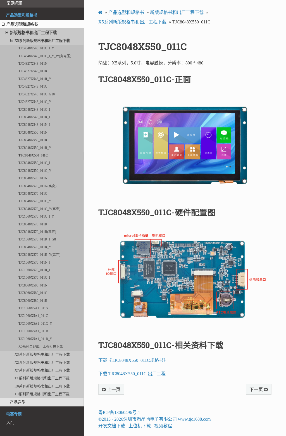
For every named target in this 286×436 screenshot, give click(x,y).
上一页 (113, 389)
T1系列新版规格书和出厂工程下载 (42, 378)
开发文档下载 (111, 425)
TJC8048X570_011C (32, 194)
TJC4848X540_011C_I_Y (36, 48)
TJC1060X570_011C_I (34, 278)
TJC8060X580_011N (32, 285)
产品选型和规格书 (22, 24)
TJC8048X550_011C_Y (34, 171)
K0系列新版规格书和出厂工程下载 (42, 386)
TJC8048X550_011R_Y (34, 148)
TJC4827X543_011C (32, 86)
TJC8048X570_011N (32, 178)
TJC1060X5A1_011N (33, 308)
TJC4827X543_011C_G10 (36, 94)
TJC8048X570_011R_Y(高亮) (39, 255)
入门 (10, 423)
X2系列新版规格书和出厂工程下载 (42, 362)
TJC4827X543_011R (32, 71)
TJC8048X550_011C (33, 155)
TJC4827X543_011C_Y (34, 102)
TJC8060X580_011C (32, 293)
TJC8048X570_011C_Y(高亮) (39, 209)
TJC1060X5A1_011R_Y (35, 339)
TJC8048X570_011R (32, 224)
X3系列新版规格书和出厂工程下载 (42, 354)
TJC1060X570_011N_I (34, 262)
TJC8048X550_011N (32, 132)
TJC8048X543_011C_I (34, 110)
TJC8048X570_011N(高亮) (37, 186)
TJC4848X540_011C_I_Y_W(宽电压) (44, 56)
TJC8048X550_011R (32, 140)
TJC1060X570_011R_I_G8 (37, 239)
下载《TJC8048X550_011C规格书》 (133, 360)
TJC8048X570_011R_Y (34, 247)
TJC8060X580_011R (32, 301)
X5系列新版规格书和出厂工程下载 (42, 40)
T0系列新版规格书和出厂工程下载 (42, 394)
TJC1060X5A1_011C (33, 316)
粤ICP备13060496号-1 (119, 412)
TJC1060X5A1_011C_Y (35, 324)
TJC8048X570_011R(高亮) (37, 232)
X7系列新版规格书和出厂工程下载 (42, 370)
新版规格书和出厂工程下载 (33, 32)
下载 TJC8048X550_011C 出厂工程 (132, 373)
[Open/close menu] (3, 24)
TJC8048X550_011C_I (34, 163)
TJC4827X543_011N (32, 64)
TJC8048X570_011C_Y (34, 201)
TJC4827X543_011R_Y (34, 79)
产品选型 (17, 402)
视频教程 (163, 425)
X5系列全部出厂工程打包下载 (40, 346)
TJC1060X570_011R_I (34, 270)
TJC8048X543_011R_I (34, 117)
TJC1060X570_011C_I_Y (36, 216)
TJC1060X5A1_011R (33, 331)
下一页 (256, 389)
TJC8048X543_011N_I (34, 125)
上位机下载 (139, 425)
